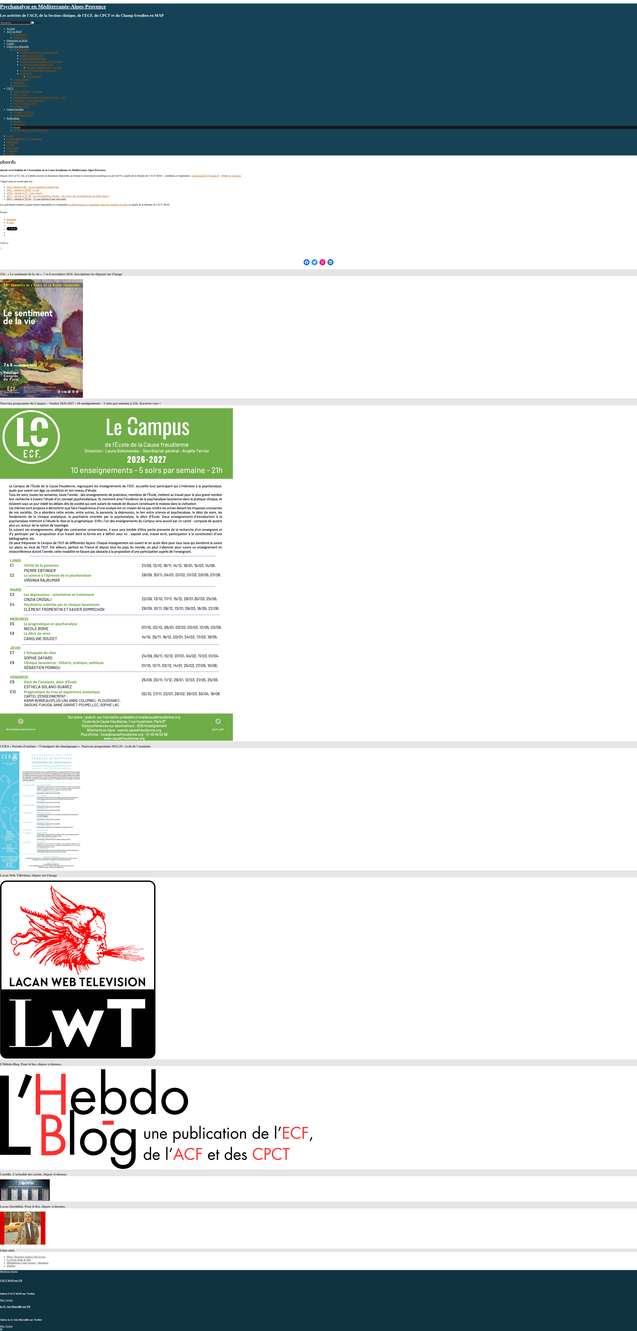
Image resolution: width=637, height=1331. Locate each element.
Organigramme (21, 79)
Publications (13, 118)
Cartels (10, 43)
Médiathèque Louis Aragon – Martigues (27, 1262)
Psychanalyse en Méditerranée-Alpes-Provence (53, 6)
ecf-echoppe (234, 175)
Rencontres (19, 124)
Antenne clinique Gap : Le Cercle (44, 67)
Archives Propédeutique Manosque (38, 70)
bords (16, 127)
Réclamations (20, 85)
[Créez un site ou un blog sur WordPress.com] (1, 1329)
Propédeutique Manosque (33, 58)
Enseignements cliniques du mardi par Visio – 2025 (40, 97)
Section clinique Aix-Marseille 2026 (39, 52)
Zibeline (11, 1265)
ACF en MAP (14, 31)
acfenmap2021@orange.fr (205, 175)
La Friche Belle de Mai (19, 1259)
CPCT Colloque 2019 (24, 103)
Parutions (18, 121)
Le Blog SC (26, 73)
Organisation (20, 34)
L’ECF (10, 136)
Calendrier (12, 150)
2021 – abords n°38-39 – (23, 190)
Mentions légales (9, 1271)
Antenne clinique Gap (31, 55)
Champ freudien (15, 109)
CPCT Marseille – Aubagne (27, 91)
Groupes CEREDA (23, 112)
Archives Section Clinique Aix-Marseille (41, 61)
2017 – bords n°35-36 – (58, 196)
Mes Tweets (6, 1300)
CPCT (10, 88)
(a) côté (10, 144)
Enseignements (21, 49)
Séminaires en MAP (17, 40)
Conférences (19, 37)
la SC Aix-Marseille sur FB (15, 1306)
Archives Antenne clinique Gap (36, 64)
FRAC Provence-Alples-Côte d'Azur (26, 1256)
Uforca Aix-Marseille (18, 46)
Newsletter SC (34, 76)
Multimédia (13, 142)
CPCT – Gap (20, 94)
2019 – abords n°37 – (24, 193)
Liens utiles (13, 147)
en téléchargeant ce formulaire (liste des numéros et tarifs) (98, 204)
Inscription (18, 82)
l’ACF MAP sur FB (11, 1280)
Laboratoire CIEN (22, 115)
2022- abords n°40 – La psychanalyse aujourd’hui (33, 187)
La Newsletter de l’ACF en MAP (30, 130)
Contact (11, 153)
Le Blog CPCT (21, 106)
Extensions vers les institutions (29, 100)
